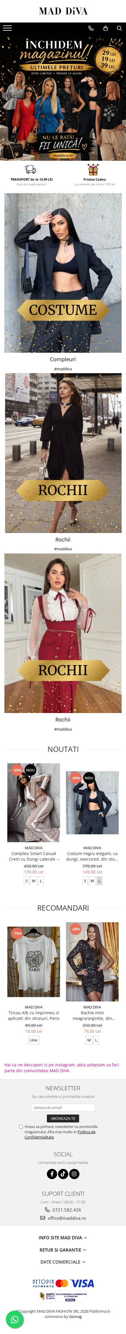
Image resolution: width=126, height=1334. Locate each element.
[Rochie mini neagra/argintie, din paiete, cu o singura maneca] (92, 961)
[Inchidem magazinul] (63, 98)
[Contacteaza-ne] (91, 28)
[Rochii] (63, 453)
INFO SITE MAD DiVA (61, 1237)
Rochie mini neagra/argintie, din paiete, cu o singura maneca (92, 1015)
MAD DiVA (33, 847)
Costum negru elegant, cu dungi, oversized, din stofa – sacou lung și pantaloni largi (92, 856)
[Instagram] (74, 1174)
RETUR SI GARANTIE (61, 1250)
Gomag (75, 1316)
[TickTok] (63, 1174)
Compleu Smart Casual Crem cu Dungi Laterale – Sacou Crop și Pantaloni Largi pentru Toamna (34, 856)
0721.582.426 (66, 1210)
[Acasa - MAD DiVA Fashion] (63, 11)
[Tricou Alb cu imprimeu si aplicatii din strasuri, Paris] (33, 962)
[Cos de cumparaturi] (105, 28)
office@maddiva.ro (66, 1218)
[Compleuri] (63, 273)
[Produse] (8, 29)
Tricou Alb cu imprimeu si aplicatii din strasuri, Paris (33, 1015)
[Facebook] (52, 1174)
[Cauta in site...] (119, 28)
